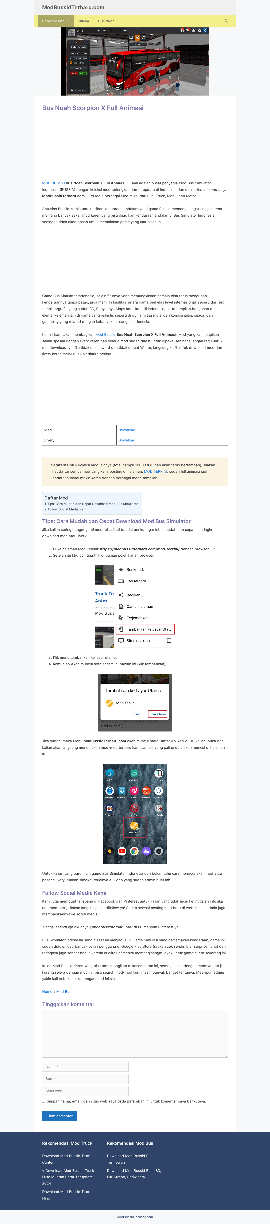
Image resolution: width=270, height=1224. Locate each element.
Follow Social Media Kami (67, 509)
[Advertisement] (135, 148)
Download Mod (53, 21)
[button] (226, 21)
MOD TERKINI (155, 471)
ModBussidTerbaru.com (73, 7)
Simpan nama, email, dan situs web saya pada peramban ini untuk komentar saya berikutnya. (126, 1101)
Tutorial (84, 21)
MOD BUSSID (53, 183)
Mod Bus (63, 991)
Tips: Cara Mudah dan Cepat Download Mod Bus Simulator (92, 504)
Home (47, 991)
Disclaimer (106, 21)
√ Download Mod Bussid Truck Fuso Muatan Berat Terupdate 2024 (68, 1177)
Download (126, 430)
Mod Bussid (106, 334)
